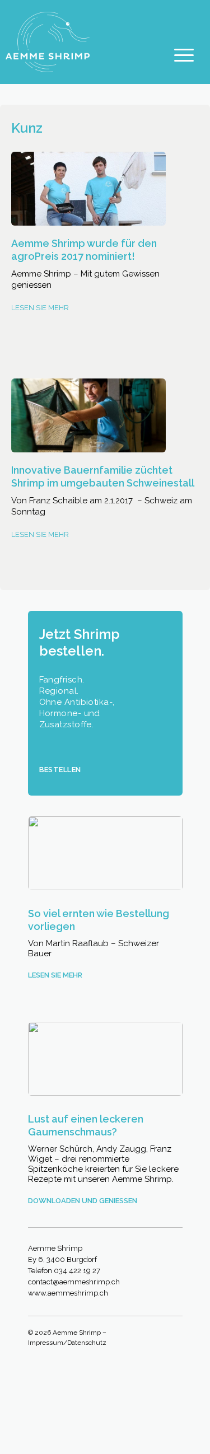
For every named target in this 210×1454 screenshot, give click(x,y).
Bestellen (60, 769)
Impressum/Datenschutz (67, 1343)
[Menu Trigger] (184, 54)
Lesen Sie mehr (40, 307)
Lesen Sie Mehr (40, 534)
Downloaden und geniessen (82, 1200)
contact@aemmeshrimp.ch (74, 1282)
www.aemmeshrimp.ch (68, 1293)
